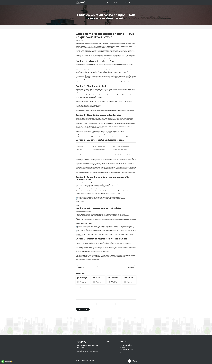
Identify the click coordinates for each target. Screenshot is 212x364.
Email (97, 301)
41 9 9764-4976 (123, 347)
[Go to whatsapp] (2, 361)
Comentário (78, 287)
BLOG (107, 352)
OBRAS (107, 350)
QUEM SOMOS (109, 346)
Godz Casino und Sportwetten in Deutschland (97, 279)
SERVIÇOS (108, 348)
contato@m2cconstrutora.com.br (126, 349)
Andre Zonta (113, 281)
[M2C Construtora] (80, 2)
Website (118, 301)
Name (77, 301)
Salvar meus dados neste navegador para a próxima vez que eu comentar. (90, 306)
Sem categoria (106, 11)
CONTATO (108, 354)
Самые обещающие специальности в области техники (128, 279)
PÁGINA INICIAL (109, 344)
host (81, 281)
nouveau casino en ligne (108, 50)
